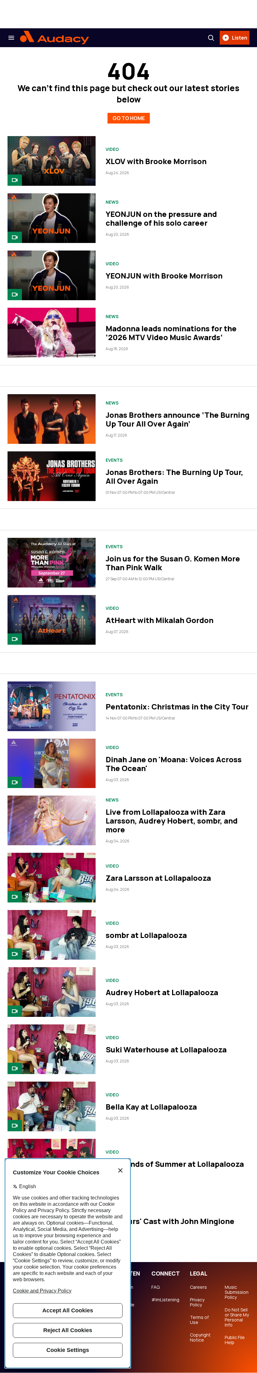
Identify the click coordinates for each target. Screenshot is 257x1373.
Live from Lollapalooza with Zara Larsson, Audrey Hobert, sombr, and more (172, 821)
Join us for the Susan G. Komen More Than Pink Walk (173, 562)
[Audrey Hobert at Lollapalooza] (52, 992)
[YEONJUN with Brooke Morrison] (52, 275)
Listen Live (126, 1290)
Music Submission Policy (237, 1292)
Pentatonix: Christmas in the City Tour (177, 706)
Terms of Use (199, 1320)
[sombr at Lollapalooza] (52, 935)
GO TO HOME (129, 118)
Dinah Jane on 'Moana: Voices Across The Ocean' (174, 763)
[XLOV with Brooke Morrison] (52, 161)
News (112, 202)
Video (112, 149)
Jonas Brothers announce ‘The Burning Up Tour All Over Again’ (177, 419)
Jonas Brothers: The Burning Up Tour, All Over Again (174, 476)
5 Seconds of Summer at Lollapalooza (175, 1164)
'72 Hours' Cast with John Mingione (170, 1221)
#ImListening (165, 1299)
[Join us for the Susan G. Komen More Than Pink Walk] (52, 562)
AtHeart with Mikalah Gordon (159, 620)
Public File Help (235, 1340)
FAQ (155, 1287)
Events (114, 460)
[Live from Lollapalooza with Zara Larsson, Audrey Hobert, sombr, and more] (52, 820)
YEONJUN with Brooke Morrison (164, 275)
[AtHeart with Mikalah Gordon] (52, 620)
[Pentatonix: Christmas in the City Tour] (52, 706)
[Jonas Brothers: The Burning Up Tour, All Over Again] (52, 476)
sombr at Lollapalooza (146, 935)
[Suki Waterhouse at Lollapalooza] (52, 1049)
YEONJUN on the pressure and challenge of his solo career (161, 218)
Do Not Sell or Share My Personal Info (237, 1317)
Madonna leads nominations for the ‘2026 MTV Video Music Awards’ (171, 332)
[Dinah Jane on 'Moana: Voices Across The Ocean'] (52, 763)
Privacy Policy (197, 1302)
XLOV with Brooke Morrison (156, 161)
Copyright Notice (200, 1337)
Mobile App (127, 1307)
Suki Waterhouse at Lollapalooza (166, 1049)
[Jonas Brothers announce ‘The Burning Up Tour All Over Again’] (52, 419)
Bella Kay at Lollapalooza (151, 1106)
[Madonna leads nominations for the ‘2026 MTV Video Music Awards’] (52, 332)
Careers (198, 1287)
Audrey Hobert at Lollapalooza (162, 992)
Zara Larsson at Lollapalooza (158, 878)
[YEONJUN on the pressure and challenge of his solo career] (52, 218)
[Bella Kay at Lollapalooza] (52, 1106)
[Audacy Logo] (54, 38)
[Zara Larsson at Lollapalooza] (52, 877)
